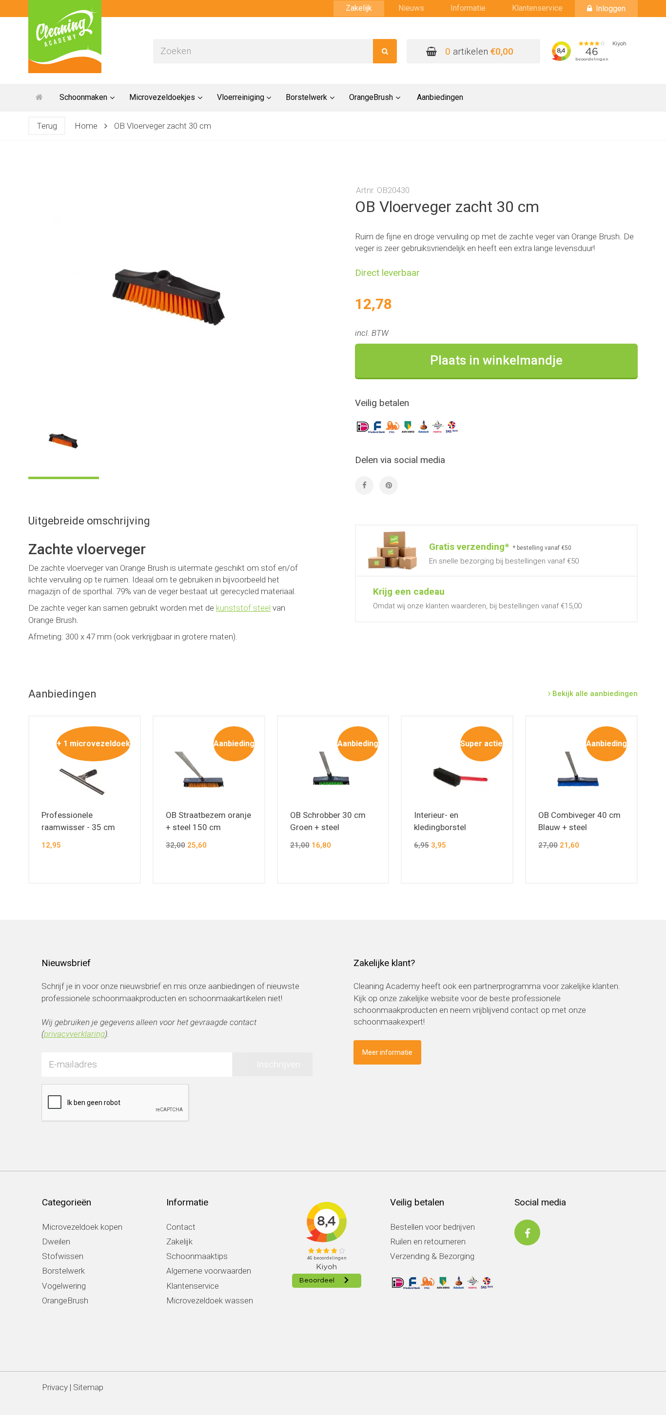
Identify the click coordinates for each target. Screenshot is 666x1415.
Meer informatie (387, 1052)
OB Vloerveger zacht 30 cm (162, 126)
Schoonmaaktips (197, 1256)
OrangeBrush (65, 1300)
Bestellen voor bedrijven (432, 1227)
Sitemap (88, 1387)
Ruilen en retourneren (428, 1241)
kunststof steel (243, 608)
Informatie (468, 8)
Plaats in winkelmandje (496, 360)
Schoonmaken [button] (83, 97)
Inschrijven (278, 1064)
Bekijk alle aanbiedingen (594, 693)
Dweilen (56, 1241)
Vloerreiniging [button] (240, 97)
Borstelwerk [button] (306, 97)
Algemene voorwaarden (208, 1271)
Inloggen (611, 8)
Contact (181, 1227)
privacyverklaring (74, 1034)
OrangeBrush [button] (371, 97)
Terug (47, 126)
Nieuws (411, 8)
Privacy (55, 1387)
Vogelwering (64, 1286)
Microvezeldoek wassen (209, 1300)
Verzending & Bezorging (432, 1256)
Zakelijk (359, 8)
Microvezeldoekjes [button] (162, 97)
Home (86, 126)
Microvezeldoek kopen (82, 1227)
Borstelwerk (63, 1271)
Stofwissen (62, 1256)
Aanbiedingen (440, 97)
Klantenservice (537, 8)
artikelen (479, 51)
